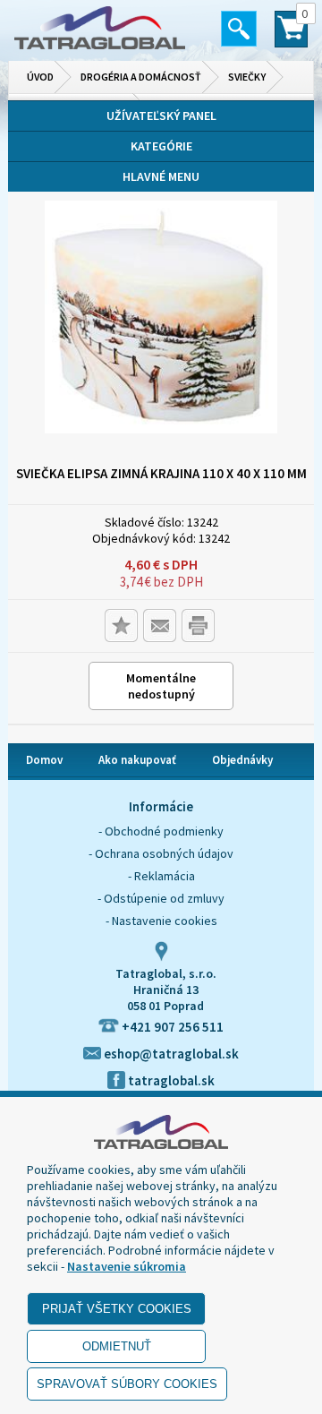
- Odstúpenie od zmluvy (161, 898)
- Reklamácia (161, 876)
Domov (44, 759)
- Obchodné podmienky (161, 831)
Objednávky (242, 759)
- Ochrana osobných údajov (161, 853)
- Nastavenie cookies (161, 921)
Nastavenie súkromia (126, 1266)
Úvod (40, 76)
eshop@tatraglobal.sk (170, 1053)
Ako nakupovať (137, 759)
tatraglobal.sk (170, 1080)
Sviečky (247, 76)
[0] (291, 37)
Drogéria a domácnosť (140, 76)
